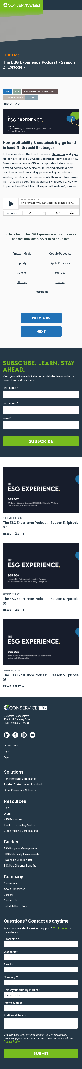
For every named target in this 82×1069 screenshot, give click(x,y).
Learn (7, 813)
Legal (7, 751)
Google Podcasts (60, 253)
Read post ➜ (14, 533)
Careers (8, 894)
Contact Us (10, 900)
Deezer (60, 282)
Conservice (10, 883)
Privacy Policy (11, 745)
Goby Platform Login (16, 906)
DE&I (7, 91)
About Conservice (14, 889)
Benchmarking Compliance (20, 778)
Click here (60, 928)
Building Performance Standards (23, 784)
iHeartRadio (41, 291)
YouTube (60, 272)
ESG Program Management (20, 848)
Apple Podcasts (60, 263)
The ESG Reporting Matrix (19, 825)
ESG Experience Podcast (40, 91)
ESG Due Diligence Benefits (20, 865)
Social (31, 97)
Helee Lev (58, 154)
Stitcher (22, 272)
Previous (41, 318)
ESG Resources (13, 819)
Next (41, 331)
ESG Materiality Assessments (21, 854)
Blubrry (22, 282)
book (25, 181)
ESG (17, 91)
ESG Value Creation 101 (18, 859)
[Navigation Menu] (76, 5)
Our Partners (14, 97)
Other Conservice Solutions (20, 790)
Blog (6, 807)
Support (8, 757)
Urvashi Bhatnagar (42, 159)
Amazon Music (22, 253)
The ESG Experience (38, 234)
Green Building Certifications (21, 830)
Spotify (22, 263)
